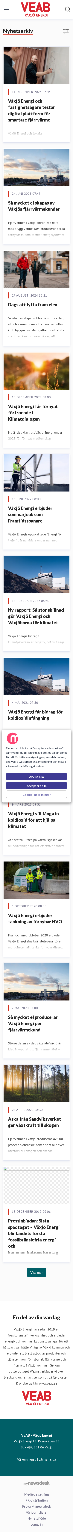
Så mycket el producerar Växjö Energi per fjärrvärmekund (33, 1023)
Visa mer (36, 1272)
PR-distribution (36, 1500)
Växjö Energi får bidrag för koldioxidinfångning (35, 715)
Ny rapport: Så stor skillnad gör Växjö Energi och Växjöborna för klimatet (36, 616)
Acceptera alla (37, 785)
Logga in (36, 1524)
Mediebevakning (36, 1494)
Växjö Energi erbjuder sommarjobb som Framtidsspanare (30, 514)
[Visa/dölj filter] (66, 31)
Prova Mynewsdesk (36, 1506)
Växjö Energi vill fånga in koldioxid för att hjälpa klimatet (33, 820)
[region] (36, 766)
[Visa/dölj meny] (6, 9)
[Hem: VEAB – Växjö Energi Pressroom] (35, 9)
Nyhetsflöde (36, 1518)
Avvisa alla (36, 776)
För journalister (36, 1512)
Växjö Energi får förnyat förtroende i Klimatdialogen (33, 413)
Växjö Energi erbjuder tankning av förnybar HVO (35, 918)
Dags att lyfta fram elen (32, 304)
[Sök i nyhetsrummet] (68, 9)
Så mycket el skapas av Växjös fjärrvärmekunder (34, 206)
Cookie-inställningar (36, 794)
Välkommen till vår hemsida (36, 1459)
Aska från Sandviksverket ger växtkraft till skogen (34, 1122)
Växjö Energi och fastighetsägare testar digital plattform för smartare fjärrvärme (31, 110)
